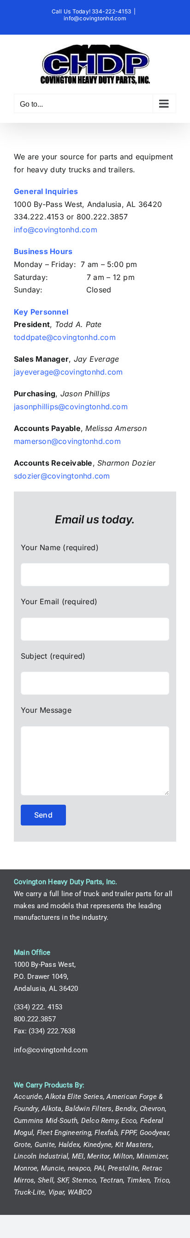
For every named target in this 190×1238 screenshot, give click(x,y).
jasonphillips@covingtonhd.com (71, 406)
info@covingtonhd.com (95, 18)
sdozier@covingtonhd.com (62, 475)
